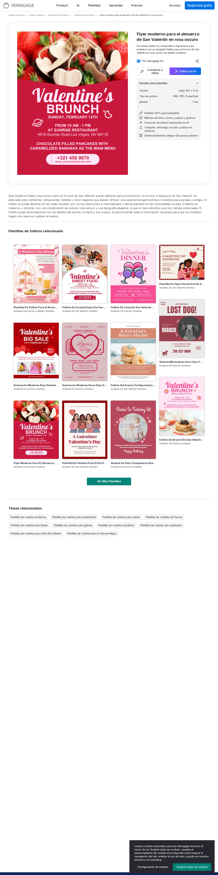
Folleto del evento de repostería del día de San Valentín (133, 385)
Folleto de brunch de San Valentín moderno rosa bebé (181, 439)
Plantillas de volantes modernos (28, 517)
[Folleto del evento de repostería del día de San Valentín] (133, 352)
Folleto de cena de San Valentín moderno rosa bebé (133, 307)
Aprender (116, 5)
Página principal (17, 15)
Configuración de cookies (152, 866)
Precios (137, 5)
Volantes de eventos (84, 15)
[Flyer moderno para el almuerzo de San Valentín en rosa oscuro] (36, 430)
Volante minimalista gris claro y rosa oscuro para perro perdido (181, 361)
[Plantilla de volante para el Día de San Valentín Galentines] (84, 430)
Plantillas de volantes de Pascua (164, 517)
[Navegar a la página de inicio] (18, 5)
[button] (152, 71)
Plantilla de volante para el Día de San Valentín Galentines (84, 463)
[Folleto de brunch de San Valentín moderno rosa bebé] (181, 406)
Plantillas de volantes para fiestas (29, 525)
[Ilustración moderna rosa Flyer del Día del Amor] (84, 352)
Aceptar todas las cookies (192, 866)
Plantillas (94, 5)
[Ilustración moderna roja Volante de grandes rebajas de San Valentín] (36, 352)
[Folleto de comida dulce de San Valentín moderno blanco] (84, 274)
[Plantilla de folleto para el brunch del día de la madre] (36, 274)
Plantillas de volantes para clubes (121, 517)
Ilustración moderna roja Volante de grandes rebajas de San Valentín (36, 385)
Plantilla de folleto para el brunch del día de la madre (36, 307)
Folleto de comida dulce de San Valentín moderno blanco (84, 307)
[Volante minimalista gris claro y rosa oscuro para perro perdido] (181, 328)
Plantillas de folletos (58, 15)
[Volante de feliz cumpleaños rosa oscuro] (133, 430)
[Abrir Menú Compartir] (197, 61)
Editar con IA (188, 71)
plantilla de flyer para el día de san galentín (181, 284)
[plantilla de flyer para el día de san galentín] (181, 262)
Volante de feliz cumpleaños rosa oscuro (133, 463)
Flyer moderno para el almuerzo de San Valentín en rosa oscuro (36, 463)
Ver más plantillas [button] (109, 481)
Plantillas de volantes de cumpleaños (161, 525)
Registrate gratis (200, 5)
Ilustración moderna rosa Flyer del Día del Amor (84, 385)
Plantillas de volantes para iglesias (73, 525)
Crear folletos (36, 15)
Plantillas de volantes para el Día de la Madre (36, 533)
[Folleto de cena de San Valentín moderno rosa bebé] (133, 274)
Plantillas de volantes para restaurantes (74, 517)
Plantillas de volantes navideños (116, 525)
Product (62, 5)
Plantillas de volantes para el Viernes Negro (91, 533)
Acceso (175, 5)
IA (78, 5)
